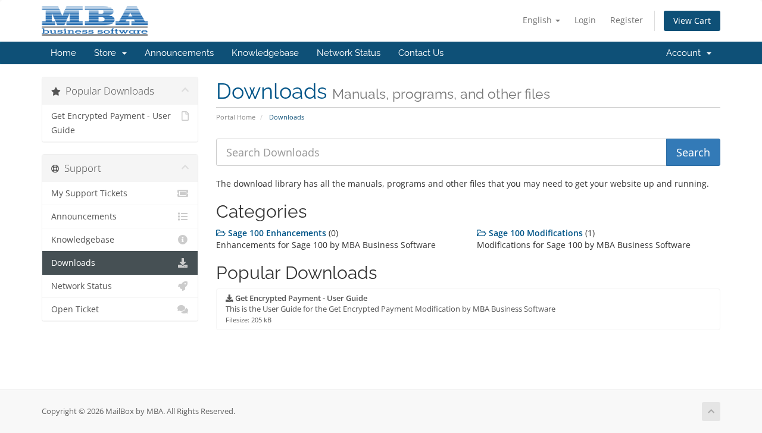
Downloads (73, 263)
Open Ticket (75, 309)
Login (585, 20)
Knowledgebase (265, 53)
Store (107, 53)
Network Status (348, 53)
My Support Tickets (89, 193)
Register (626, 20)
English (538, 20)
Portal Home (235, 116)
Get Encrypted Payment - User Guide (111, 123)
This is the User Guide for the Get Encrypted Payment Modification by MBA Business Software (390, 308)
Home (63, 53)
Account (685, 53)
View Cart (692, 20)
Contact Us (421, 53)
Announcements (179, 53)
